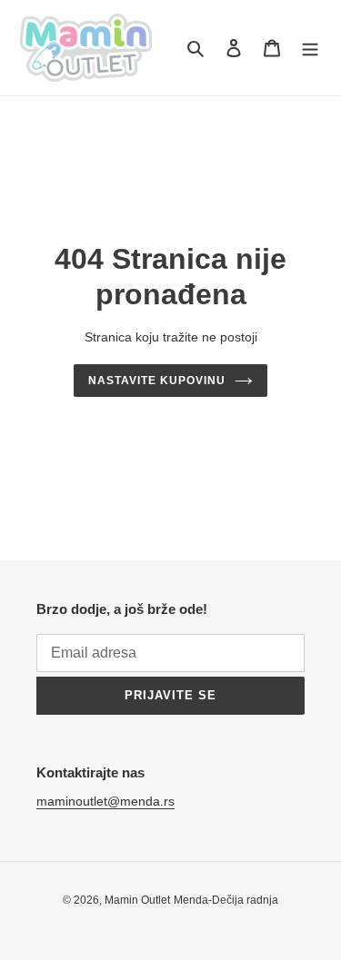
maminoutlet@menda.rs (105, 801)
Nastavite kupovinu (156, 380)
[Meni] (310, 47)
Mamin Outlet (137, 900)
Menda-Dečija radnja (226, 900)
